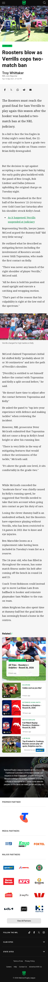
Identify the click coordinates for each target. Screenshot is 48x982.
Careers (9, 967)
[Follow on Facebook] (34, 932)
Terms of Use (18, 961)
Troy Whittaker (13, 73)
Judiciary (7, 46)
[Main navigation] (3, 2)
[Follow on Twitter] (39, 932)
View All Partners (24, 920)
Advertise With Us (35, 967)
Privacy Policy (30, 961)
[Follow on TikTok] (29, 932)
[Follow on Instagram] (44, 932)
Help (15, 967)
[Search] (44, 2)
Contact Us (23, 967)
